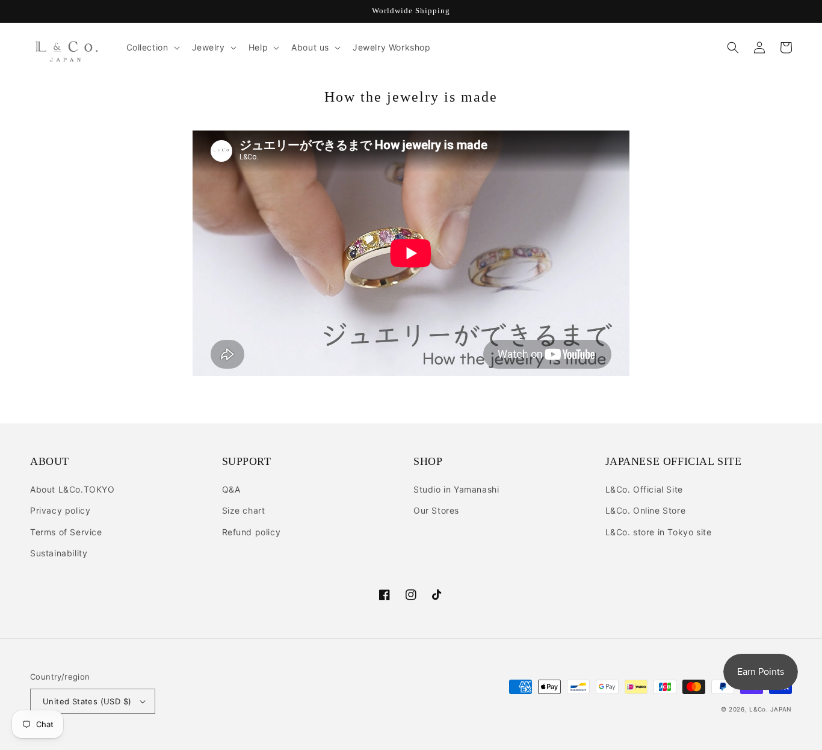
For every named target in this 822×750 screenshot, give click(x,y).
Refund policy (251, 532)
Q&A (231, 489)
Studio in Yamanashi (456, 489)
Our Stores (436, 510)
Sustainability (58, 553)
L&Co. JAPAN (770, 709)
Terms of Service (66, 532)
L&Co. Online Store (645, 510)
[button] (152, 47)
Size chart (243, 510)
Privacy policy (60, 510)
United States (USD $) (87, 701)
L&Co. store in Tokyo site (658, 532)
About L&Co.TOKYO (72, 489)
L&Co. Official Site (644, 489)
